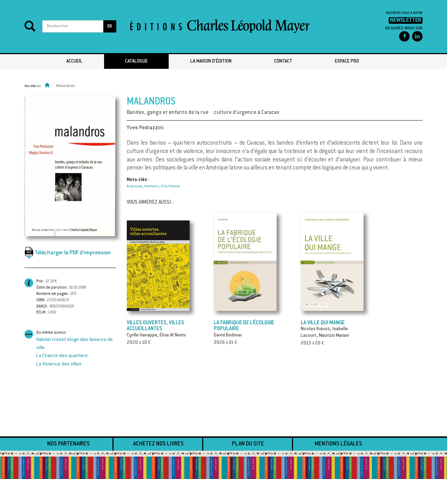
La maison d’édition (211, 61)
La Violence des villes (58, 364)
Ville (164, 186)
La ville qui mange (323, 323)
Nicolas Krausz (315, 329)
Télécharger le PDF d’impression (73, 252)
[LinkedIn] (417, 36)
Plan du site (248, 444)
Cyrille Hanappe (142, 335)
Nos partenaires (68, 444)
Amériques (134, 186)
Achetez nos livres (158, 444)
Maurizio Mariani (334, 335)
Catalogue (136, 61)
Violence (174, 186)
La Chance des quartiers (62, 356)
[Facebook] (404, 36)
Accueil (74, 61)
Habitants (151, 186)
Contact (283, 61)
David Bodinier (228, 335)
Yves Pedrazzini (145, 128)
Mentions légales (338, 444)
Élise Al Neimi (173, 335)
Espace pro (347, 61)
